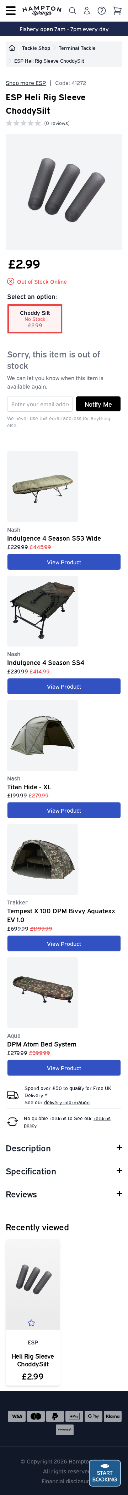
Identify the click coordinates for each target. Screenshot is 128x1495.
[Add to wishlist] (32, 1324)
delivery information (67, 1102)
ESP (33, 1342)
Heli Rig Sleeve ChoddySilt (33, 1360)
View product (64, 562)
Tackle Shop (36, 47)
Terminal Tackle (77, 47)
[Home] (12, 47)
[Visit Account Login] (86, 10)
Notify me (98, 404)
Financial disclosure (67, 1481)
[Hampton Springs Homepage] (42, 10)
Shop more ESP (26, 82)
